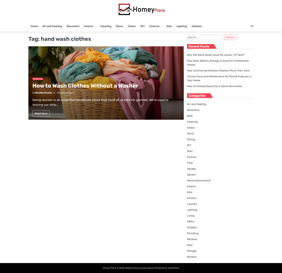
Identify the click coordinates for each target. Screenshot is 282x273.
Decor (119, 26)
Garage (191, 168)
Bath (190, 115)
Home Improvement (199, 180)
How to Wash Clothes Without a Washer (85, 85)
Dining (191, 139)
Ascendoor (148, 268)
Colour (132, 26)
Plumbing (193, 233)
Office (190, 221)
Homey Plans (109, 268)
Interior (88, 26)
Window (192, 256)
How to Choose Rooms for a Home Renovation (215, 86)
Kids (169, 26)
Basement (73, 26)
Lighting (182, 26)
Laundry (192, 203)
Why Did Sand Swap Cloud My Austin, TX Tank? (215, 54)
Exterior (154, 26)
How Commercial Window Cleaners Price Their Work (218, 70)
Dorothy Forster (43, 93)
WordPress (173, 268)
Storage (192, 250)
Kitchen (191, 198)
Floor (190, 162)
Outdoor (197, 26)
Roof (190, 245)
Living (191, 215)
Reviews (192, 239)
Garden (191, 174)
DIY (143, 26)
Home (34, 26)
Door (190, 151)
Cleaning (105, 26)
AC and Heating (52, 26)
